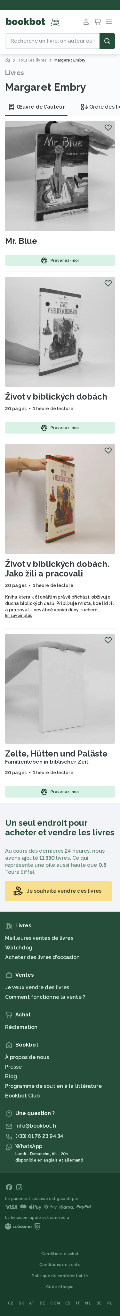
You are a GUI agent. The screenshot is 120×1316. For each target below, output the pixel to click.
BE (99, 1303)
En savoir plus (18, 615)
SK (21, 1303)
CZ (11, 1303)
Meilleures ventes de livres (39, 938)
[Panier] (97, 22)
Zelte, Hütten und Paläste (56, 753)
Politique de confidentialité (60, 1276)
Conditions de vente (60, 1264)
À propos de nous (27, 1057)
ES (68, 1303)
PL (110, 1303)
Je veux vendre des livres (37, 987)
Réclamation (21, 1027)
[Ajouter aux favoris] (108, 127)
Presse (13, 1067)
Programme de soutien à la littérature (53, 1086)
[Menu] (109, 22)
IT (78, 1303)
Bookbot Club (22, 1096)
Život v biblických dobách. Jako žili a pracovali (57, 568)
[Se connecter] (86, 22)
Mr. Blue (21, 241)
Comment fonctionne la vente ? (45, 997)
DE (42, 1303)
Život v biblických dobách (56, 396)
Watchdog (18, 948)
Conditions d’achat (60, 1254)
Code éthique (60, 1287)
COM (55, 1303)
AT (32, 1303)
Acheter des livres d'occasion (42, 957)
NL (88, 1303)
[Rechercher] (107, 41)
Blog (11, 1076)
